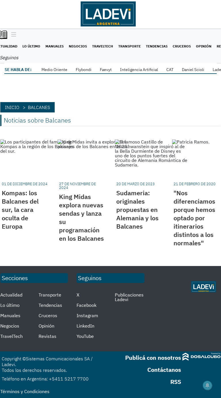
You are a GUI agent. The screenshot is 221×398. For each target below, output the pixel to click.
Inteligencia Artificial (139, 69)
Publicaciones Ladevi (129, 297)
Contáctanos (164, 370)
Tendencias (156, 46)
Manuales (54, 46)
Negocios (78, 46)
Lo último (31, 46)
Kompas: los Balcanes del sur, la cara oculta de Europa (20, 209)
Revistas (47, 336)
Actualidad (11, 295)
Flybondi (84, 69)
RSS (175, 382)
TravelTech (102, 46)
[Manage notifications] (207, 385)
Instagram (87, 315)
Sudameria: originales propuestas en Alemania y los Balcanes (137, 209)
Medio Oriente (54, 69)
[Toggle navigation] (12, 35)
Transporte (129, 46)
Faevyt (106, 69)
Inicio (12, 107)
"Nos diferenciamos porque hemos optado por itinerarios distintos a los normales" (194, 218)
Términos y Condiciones (24, 391)
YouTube (85, 336)
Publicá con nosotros (153, 357)
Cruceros (182, 46)
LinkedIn (85, 326)
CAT (170, 69)
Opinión (204, 46)
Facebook (86, 305)
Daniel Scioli (193, 69)
